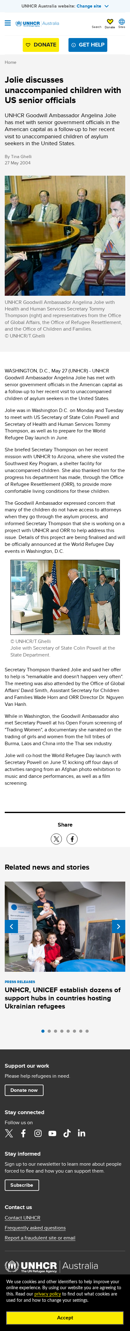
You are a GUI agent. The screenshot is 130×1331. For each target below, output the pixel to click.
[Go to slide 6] (76, 1033)
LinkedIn (81, 1133)
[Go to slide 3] (57, 1033)
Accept (65, 1317)
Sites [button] (121, 27)
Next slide (118, 926)
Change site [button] (89, 6)
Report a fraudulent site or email (40, 1238)
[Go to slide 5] (70, 1033)
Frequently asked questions (35, 1227)
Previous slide (11, 926)
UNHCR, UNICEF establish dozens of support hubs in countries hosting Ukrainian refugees (63, 998)
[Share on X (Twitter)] (56, 838)
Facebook (23, 1133)
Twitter (9, 1133)
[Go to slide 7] (82, 1033)
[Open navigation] (8, 23)
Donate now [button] (24, 1090)
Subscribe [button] (21, 1185)
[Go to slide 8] (89, 1033)
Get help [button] (91, 45)
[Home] (36, 24)
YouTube (52, 1133)
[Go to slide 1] (44, 1033)
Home (10, 62)
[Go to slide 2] (51, 1033)
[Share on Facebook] (72, 838)
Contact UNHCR (22, 1217)
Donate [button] (110, 27)
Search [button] (97, 27)
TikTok (67, 1133)
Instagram (38, 1133)
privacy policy (47, 1294)
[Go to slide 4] (63, 1033)
